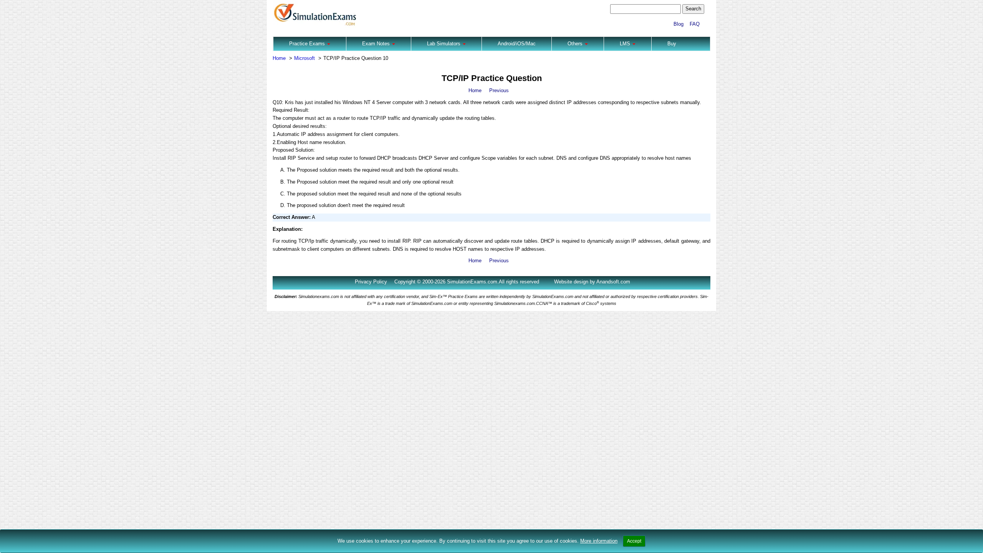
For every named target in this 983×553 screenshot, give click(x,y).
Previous (499, 90)
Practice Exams (307, 43)
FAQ (695, 24)
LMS (626, 43)
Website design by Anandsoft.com (592, 282)
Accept (634, 541)
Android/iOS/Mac (517, 43)
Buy (671, 43)
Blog (678, 24)
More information (598, 541)
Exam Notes (376, 43)
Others (576, 43)
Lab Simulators (444, 43)
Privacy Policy (371, 282)
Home (279, 58)
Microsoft (304, 58)
